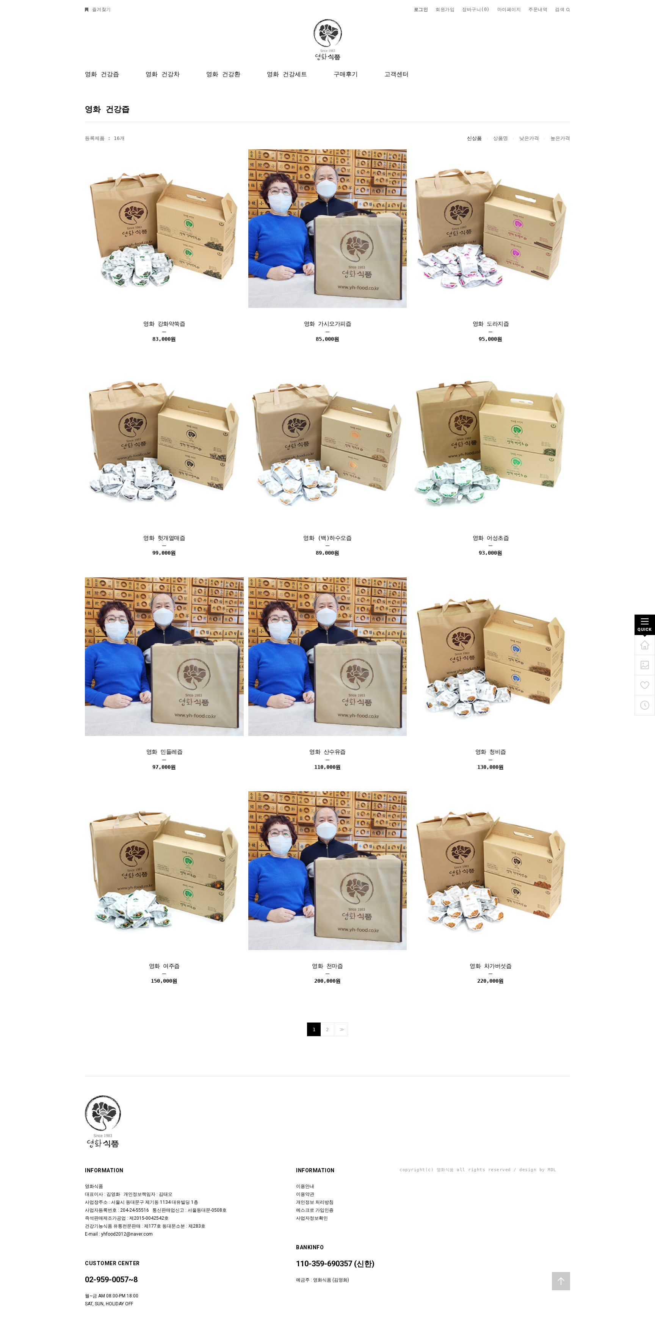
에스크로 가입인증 (315, 1210)
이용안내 (305, 1186)
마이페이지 (509, 9)
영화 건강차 (163, 74)
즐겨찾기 (100, 9)
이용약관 (305, 1194)
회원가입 (445, 9)
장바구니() (476, 9)
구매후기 (346, 74)
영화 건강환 (223, 74)
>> (341, 1030)
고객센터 (396, 74)
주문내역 (537, 9)
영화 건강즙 (102, 74)
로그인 (421, 9)
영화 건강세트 (287, 74)
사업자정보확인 (312, 1218)
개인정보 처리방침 (315, 1202)
